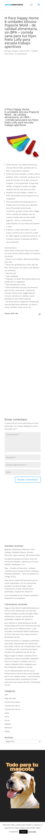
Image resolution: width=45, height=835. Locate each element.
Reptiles (8, 724)
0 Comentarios (21, 54)
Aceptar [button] (23, 832)
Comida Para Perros (12, 709)
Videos (7, 731)
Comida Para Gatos (12, 702)
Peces (7, 717)
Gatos (7, 713)
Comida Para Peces (12, 706)
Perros (7, 720)
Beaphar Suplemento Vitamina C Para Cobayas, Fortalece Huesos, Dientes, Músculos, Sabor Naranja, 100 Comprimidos (22, 552)
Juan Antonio (13, 51)
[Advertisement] (22, 84)
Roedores (8, 728)
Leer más (32, 831)
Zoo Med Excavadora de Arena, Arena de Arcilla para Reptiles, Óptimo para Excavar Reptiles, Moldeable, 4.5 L (22, 562)
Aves (6, 695)
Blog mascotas (10, 698)
